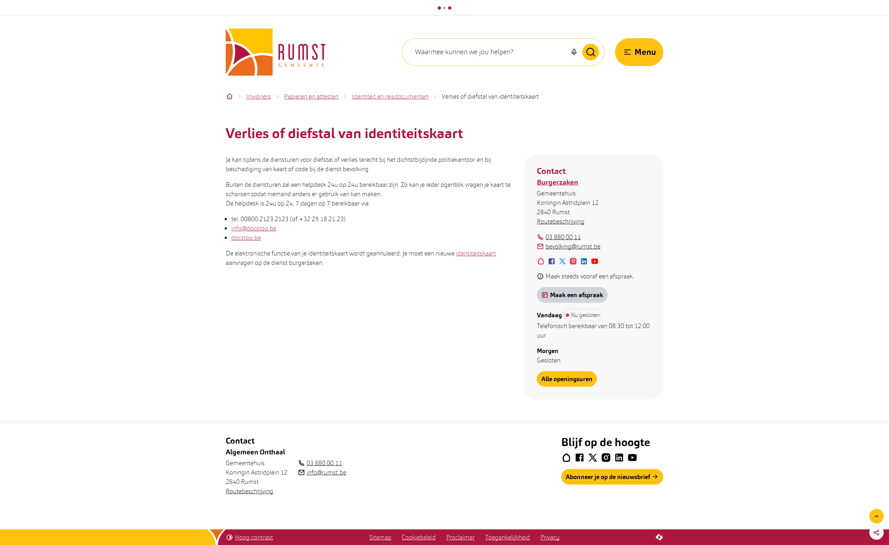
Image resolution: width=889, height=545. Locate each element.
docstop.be (246, 238)
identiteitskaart (476, 253)
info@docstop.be (253, 228)
